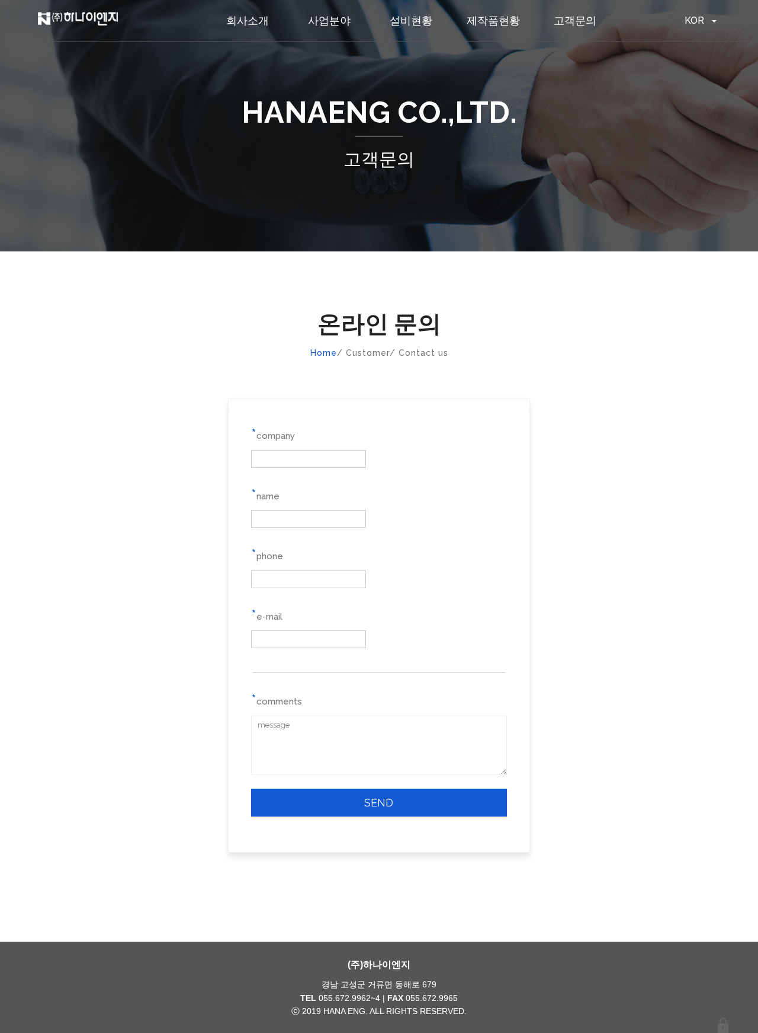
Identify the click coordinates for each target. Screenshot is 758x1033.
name (265, 494)
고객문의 (575, 20)
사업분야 (329, 20)
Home (323, 353)
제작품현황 (493, 20)
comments (276, 699)
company (273, 433)
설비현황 (411, 20)
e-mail (266, 614)
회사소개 (247, 20)
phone (267, 554)
